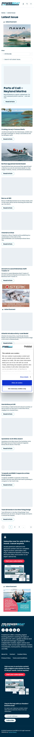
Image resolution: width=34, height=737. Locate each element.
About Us (4, 654)
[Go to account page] (23, 3)
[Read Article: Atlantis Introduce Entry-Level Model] (17, 322)
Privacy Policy (6, 658)
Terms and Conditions (20, 658)
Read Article (10, 102)
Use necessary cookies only (17, 388)
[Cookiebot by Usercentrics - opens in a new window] (24, 347)
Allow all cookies (17, 382)
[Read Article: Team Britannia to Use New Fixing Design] (17, 498)
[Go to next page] (31, 527)
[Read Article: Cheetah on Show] (17, 221)
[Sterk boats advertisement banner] (17, 295)
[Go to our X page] (7, 630)
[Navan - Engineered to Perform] (17, 35)
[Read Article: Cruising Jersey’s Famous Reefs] (17, 117)
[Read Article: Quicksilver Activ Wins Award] (17, 427)
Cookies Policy (22, 654)
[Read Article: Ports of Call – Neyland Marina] (17, 75)
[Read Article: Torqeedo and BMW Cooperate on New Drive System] (17, 461)
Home (3, 13)
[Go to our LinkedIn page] (14, 630)
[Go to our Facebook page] (3, 630)
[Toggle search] (27, 3)
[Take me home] (10, 3)
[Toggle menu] (31, 3)
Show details (24, 377)
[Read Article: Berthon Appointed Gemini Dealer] (17, 152)
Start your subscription (14, 561)
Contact (12, 654)
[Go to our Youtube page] (18, 630)
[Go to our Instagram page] (10, 630)
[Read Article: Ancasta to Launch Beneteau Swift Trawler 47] (17, 257)
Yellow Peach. (12, 732)
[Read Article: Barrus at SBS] (17, 186)
